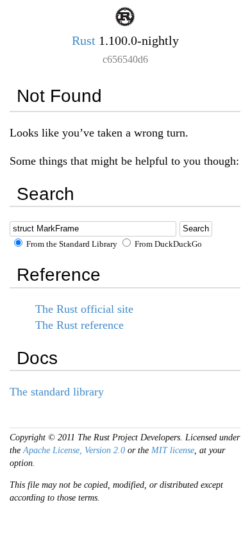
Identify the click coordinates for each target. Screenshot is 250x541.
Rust (84, 40)
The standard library (57, 391)
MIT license (172, 450)
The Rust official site (84, 309)
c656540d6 (125, 59)
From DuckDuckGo (167, 244)
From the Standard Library (70, 244)
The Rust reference (79, 325)
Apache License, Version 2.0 (74, 450)
